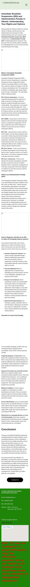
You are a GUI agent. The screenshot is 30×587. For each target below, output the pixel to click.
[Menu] (26, 5)
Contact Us (15, 480)
